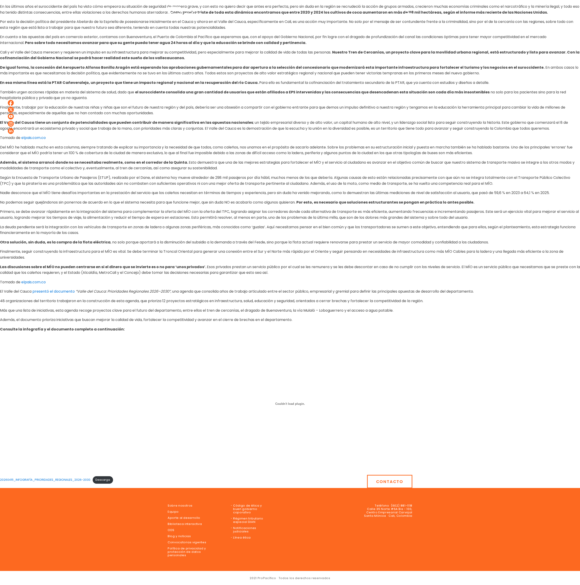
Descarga (102, 480)
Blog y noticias (179, 536)
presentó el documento (53, 291)
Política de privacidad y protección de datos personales (187, 552)
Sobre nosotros (180, 505)
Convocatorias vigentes (187, 542)
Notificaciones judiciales (244, 529)
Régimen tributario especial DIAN (248, 520)
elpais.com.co (33, 137)
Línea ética (242, 537)
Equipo (173, 511)
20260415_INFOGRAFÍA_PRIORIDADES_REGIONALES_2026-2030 (45, 480)
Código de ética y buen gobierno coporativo (247, 509)
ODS (171, 530)
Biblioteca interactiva (185, 524)
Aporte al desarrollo (184, 517)
